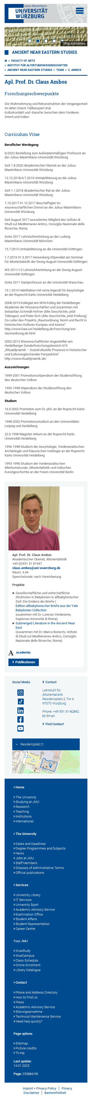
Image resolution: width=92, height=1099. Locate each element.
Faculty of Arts (23, 60)
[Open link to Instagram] (18, 692)
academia (23, 652)
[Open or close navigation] (80, 11)
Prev (13, 36)
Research (22, 807)
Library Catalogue (28, 970)
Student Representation (33, 924)
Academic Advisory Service (35, 909)
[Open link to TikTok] (18, 701)
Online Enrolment (28, 965)
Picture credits (26, 1048)
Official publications (30, 873)
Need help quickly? (29, 1021)
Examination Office (29, 914)
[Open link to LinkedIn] (18, 710)
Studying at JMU (27, 802)
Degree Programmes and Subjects (41, 848)
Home (20, 787)
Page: (18, 1074)
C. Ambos (74, 70)
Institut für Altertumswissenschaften (37, 65)
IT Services (24, 900)
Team (60, 70)
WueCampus (25, 955)
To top (20, 1053)
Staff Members (26, 863)
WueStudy (23, 951)
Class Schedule (27, 960)
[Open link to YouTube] (18, 728)
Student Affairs (26, 919)
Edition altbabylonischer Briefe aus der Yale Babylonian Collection (47, 608)
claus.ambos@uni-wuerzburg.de (36, 568)
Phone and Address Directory (36, 992)
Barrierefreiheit (55, 1093)
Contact (50, 682)
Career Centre (25, 929)
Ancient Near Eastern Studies (44, 52)
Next (78, 36)
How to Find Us (27, 997)
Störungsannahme (29, 1012)
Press (20, 1002)
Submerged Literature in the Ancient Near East (45, 625)
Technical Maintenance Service (38, 1016)
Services (22, 885)
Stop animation (74, 43)
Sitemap (22, 1043)
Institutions (24, 816)
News (20, 853)
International (24, 821)
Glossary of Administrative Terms (40, 868)
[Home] (6, 60)
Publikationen (25, 662)
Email (51, 716)
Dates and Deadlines (31, 844)
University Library (28, 895)
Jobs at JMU (25, 858)
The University (26, 797)
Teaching (22, 811)
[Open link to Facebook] (18, 719)
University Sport (27, 905)
